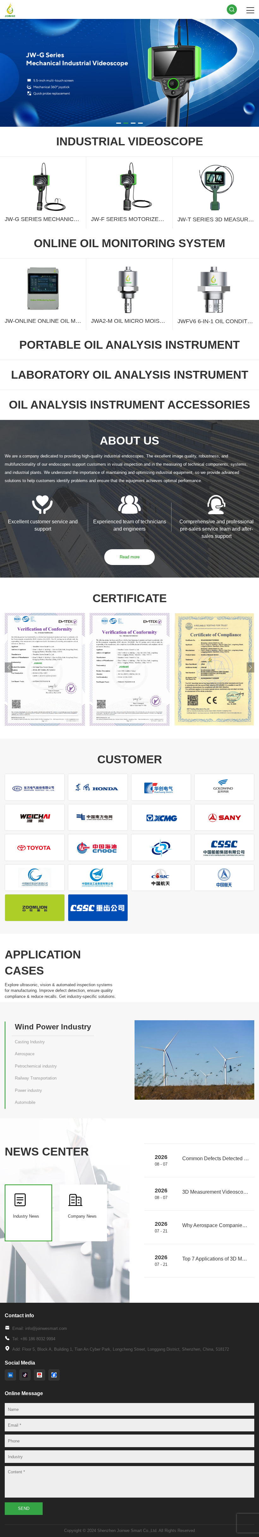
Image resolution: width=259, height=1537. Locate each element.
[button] (118, 123)
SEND (23, 1508)
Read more (130, 557)
